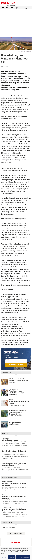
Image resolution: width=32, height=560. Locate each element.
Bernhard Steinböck (16, 415)
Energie (11, 399)
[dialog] (16, 553)
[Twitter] (11, 7)
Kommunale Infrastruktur (16, 378)
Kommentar (5, 438)
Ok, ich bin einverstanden (23, 557)
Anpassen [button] (3, 557)
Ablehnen (12, 557)
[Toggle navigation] (29, 5)
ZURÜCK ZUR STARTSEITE (16, 533)
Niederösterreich (14, 389)
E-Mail (6, 359)
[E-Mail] (21, 7)
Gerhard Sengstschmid (17, 384)
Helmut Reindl (15, 424)
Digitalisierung (6, 507)
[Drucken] (26, 7)
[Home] (9, 5)
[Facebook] (3, 7)
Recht (4, 449)
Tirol (3, 494)
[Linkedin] (7, 7)
